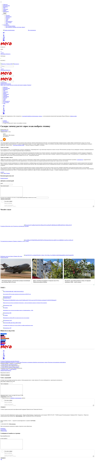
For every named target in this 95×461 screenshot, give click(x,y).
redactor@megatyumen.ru (14, 367)
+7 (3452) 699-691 (4, 364)
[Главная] (15, 44)
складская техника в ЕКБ (18, 145)
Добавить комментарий (5, 198)
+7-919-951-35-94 (4, 369)
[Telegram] (3, 37)
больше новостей (4, 257)
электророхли (80, 159)
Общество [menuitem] (5, 4)
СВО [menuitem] (7, 23)
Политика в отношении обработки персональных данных (35, 362)
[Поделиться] (1, 459)
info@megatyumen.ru (13, 364)
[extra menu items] (4, 13)
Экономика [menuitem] (5, 9)
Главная (5, 120)
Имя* (2, 183)
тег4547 (2, 172)
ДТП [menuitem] (4, 8)
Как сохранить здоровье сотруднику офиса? (15, 27)
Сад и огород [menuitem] (9, 22)
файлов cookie (73, 116)
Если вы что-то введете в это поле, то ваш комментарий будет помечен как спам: (18, 197)
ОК (1, 118)
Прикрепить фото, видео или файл (12, 395)
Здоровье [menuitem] (8, 15)
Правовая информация (6, 362)
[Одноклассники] (3, 35)
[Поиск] (1, 65)
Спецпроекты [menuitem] (6, 24)
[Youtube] (3, 40)
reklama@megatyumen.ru (6, 370)
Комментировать (4, 178)
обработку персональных (16, 398)
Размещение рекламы (10, 361)
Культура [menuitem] (8, 17)
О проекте (3, 361)
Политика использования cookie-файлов (57, 362)
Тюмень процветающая (6, 83)
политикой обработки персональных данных (32, 116)
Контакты (17, 361)
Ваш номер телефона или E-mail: (8, 381)
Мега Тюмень (7, 173)
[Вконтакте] (3, 32)
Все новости (6, 121)
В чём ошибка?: (4, 438)
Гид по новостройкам (10, 26)
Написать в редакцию (5, 375)
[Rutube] (4, 39)
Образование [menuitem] (8, 16)
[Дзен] (3, 34)
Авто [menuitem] (7, 20)
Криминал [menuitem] (5, 6)
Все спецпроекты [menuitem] (32, 30)
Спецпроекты (4, 82)
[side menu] (1, 2)
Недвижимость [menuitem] (9, 21)
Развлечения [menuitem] (6, 11)
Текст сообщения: (4, 383)
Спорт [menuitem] (7, 19)
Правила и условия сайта (16, 362)
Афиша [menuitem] (4, 10)
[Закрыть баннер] (1, 1)
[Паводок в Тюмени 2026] (7, 63)
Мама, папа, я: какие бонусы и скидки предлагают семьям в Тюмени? (16, 85)
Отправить (3, 407)
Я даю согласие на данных (13, 398)
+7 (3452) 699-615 (12, 369)
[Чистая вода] (16, 63)
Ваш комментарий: (5, 185)
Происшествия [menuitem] (6, 5)
